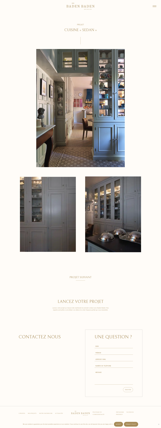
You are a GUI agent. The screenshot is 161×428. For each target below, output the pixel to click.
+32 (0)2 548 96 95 (26, 378)
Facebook (130, 412)
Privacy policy (131, 424)
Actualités (59, 413)
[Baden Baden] (80, 6)
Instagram (120, 412)
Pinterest (119, 414)
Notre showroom (45, 413)
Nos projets (32, 413)
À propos (22, 413)
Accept (118, 424)
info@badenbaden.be (29, 367)
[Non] (159, 424)
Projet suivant (80, 277)
